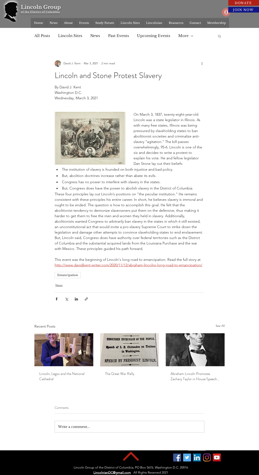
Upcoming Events (153, 36)
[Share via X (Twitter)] (66, 299)
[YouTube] (217, 457)
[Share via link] (86, 299)
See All (220, 326)
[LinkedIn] (197, 457)
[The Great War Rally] (129, 349)
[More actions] (202, 63)
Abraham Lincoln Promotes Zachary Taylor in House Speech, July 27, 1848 (194, 376)
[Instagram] (207, 457)
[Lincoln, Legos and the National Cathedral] (63, 349)
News (95, 36)
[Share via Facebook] (56, 299)
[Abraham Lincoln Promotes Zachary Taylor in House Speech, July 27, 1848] (195, 349)
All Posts (42, 36)
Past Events (118, 36)
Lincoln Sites (70, 36)
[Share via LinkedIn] (76, 299)
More (183, 36)
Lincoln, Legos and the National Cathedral (62, 376)
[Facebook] (177, 457)
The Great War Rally (119, 373)
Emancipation (67, 275)
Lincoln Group (41, 7)
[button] (226, 12)
